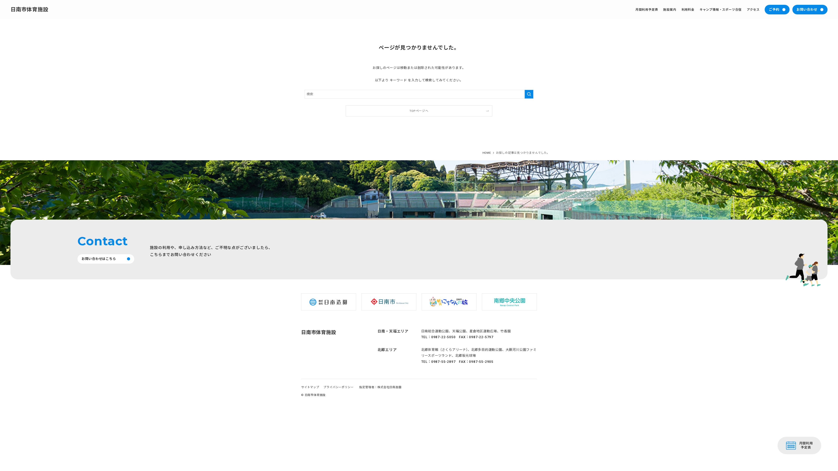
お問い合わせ (807, 10)
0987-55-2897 (443, 362)
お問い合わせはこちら (99, 259)
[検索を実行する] (529, 94)
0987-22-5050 (443, 337)
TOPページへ (419, 111)
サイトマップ (310, 387)
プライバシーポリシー (338, 387)
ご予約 (774, 10)
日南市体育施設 (29, 9)
